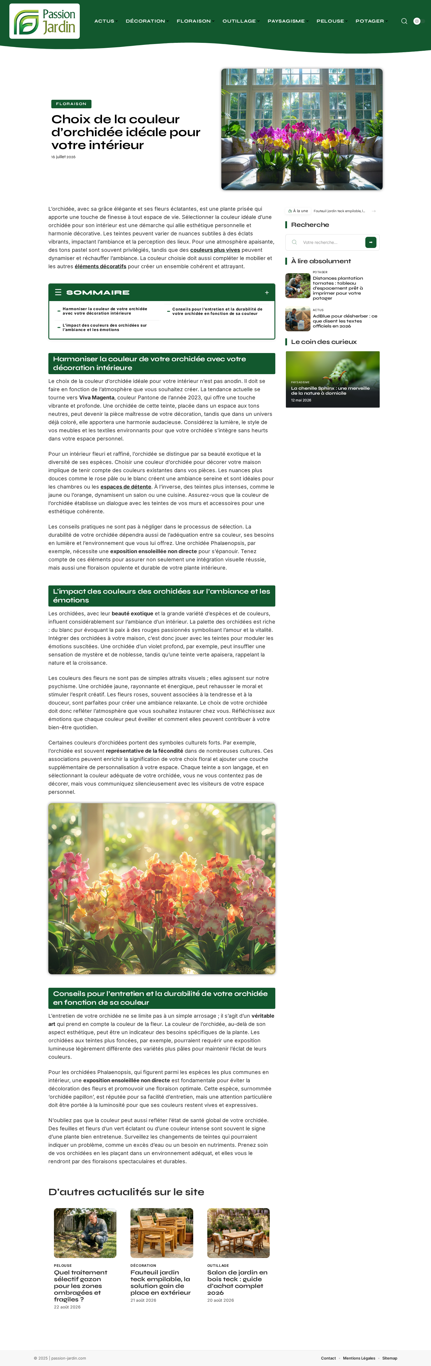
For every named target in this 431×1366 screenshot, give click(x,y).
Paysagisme (300, 382)
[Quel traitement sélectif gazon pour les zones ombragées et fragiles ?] (85, 1233)
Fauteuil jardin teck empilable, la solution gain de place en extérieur (160, 1282)
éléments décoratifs (100, 266)
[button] (374, 211)
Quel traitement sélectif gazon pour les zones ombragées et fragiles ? (80, 1286)
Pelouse (63, 1265)
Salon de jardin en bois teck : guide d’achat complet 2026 (237, 1282)
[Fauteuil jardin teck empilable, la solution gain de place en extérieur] (161, 1233)
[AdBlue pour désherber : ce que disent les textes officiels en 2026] (297, 318)
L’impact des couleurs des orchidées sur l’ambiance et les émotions (105, 327)
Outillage (218, 1265)
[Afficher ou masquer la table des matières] (199, 292)
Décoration (143, 1265)
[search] (404, 21)
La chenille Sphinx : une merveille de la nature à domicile (330, 391)
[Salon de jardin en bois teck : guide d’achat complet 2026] (238, 1233)
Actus (318, 309)
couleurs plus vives (215, 250)
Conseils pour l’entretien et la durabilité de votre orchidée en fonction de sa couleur (217, 311)
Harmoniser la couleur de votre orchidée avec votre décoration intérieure (105, 310)
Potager (320, 272)
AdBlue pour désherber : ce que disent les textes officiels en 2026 (345, 321)
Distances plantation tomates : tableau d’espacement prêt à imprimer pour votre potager (338, 288)
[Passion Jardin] (44, 21)
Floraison (71, 104)
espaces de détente (126, 487)
